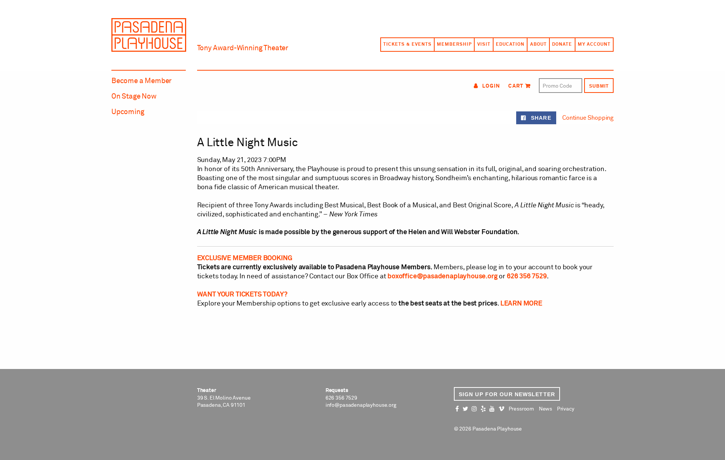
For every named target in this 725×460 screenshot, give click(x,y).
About (538, 44)
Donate (562, 44)
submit (599, 86)
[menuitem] (407, 44)
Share (540, 118)
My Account (594, 44)
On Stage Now (134, 96)
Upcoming (127, 112)
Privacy (565, 409)
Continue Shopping (588, 118)
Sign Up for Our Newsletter (507, 394)
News (545, 409)
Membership (454, 44)
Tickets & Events (407, 44)
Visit (484, 44)
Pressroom (521, 409)
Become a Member (141, 81)
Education (510, 44)
